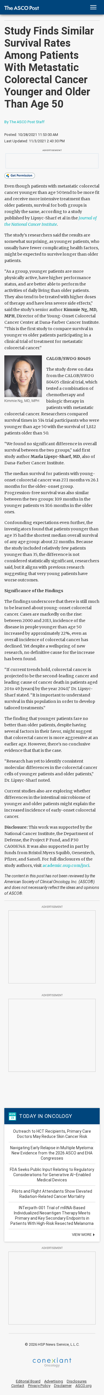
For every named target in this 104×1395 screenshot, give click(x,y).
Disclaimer (63, 1385)
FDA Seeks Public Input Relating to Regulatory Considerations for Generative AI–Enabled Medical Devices (52, 1174)
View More (82, 1234)
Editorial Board (28, 1381)
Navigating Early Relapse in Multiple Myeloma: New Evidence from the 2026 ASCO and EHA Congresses (52, 1153)
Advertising (53, 1381)
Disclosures (77, 1381)
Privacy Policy (39, 1385)
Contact (17, 1385)
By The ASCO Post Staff (24, 122)
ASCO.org (83, 1385)
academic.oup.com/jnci (65, 865)
